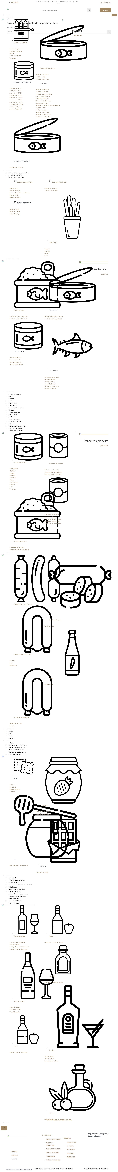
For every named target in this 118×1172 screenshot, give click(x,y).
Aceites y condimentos (16, 431)
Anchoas (9, 17)
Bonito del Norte (12, 259)
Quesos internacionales (16, 177)
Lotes (8, 1122)
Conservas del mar (15, 394)
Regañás (11, 738)
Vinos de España (14, 903)
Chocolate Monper (15, 754)
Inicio (8, 14)
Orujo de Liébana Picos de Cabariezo (21, 885)
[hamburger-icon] (114, 15)
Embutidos (10, 553)
